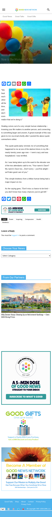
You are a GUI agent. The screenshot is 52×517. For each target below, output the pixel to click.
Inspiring (19, 219)
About (23, 502)
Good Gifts (31, 16)
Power (11, 219)
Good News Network (11, 63)
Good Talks (19, 16)
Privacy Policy (41, 502)
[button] (48, 9)
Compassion (29, 219)
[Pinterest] (13, 509)
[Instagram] (8, 509)
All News (4, 55)
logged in (15, 235)
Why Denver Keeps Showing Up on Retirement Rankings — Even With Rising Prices (25, 315)
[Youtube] (23, 509)
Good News (7, 16)
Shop (17, 502)
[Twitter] (18, 509)
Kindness (5, 222)
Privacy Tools (26, 504)
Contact (31, 502)
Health (38, 219)
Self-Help (12, 55)
